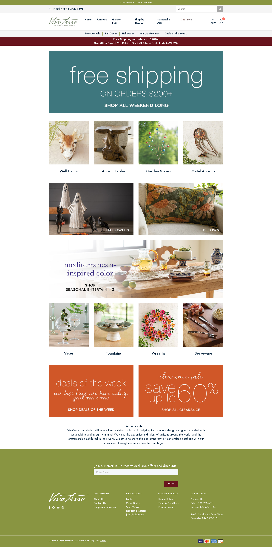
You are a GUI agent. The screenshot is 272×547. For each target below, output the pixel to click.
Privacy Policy (165, 507)
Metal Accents (203, 171)
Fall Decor (111, 33)
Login (129, 499)
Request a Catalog (136, 511)
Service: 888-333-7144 (203, 507)
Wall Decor (69, 171)
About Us (99, 499)
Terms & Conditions (168, 503)
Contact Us (100, 503)
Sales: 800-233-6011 (202, 503)
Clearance (186, 19)
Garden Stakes (158, 171)
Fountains (114, 353)
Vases (69, 353)
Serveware (203, 353)
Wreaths (158, 353)
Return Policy (165, 499)
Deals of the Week (176, 33)
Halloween (128, 33)
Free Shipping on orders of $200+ (136, 41)
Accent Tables (113, 171)
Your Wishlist (133, 507)
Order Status (133, 503)
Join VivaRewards (149, 33)
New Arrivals (92, 33)
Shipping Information (105, 507)
